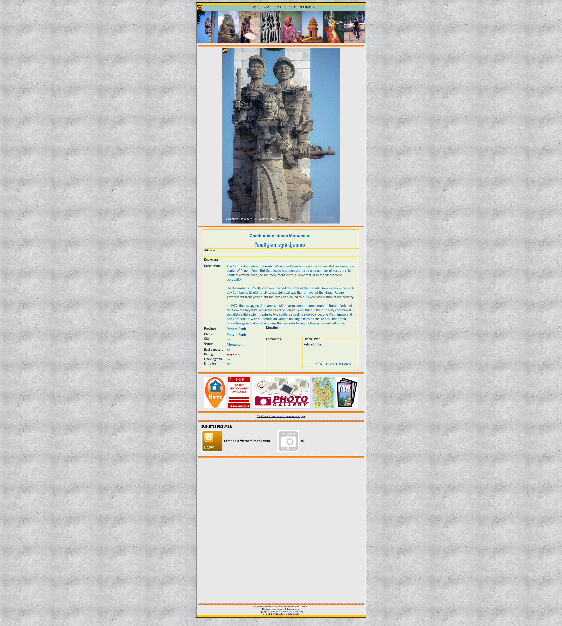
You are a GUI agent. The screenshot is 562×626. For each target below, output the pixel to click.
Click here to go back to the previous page (281, 416)
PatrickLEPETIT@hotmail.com (285, 614)
